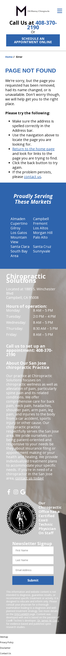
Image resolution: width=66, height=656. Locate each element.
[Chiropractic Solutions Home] (33, 10)
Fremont (40, 223)
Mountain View (19, 239)
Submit (33, 580)
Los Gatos (19, 232)
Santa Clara (20, 246)
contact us (32, 176)
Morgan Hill (42, 232)
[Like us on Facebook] (8, 493)
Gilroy (15, 228)
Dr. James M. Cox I (47, 620)
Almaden (18, 218)
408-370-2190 (42, 25)
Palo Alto (40, 237)
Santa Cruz (42, 246)
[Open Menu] (59, 11)
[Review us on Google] (23, 493)
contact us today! (29, 478)
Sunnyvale (41, 251)
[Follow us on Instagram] (15, 493)
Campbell (41, 218)
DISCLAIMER (21, 614)
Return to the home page (33, 148)
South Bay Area (19, 253)
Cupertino (19, 223)
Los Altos (40, 228)
